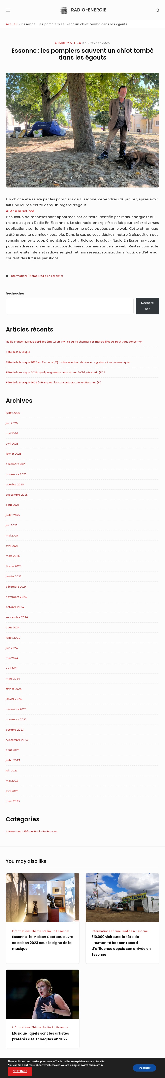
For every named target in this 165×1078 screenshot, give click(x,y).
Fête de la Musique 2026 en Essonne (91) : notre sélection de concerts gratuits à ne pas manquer (68, 362)
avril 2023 (12, 791)
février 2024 (14, 688)
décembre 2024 (16, 586)
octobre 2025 (15, 484)
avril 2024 (12, 668)
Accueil (12, 24)
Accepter (144, 1068)
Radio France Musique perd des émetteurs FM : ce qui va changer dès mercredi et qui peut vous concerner (74, 341)
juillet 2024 (13, 637)
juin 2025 (12, 525)
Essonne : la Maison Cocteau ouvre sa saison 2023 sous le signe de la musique (42, 942)
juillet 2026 (13, 412)
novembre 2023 (16, 719)
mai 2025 (12, 535)
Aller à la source (20, 211)
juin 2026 (12, 423)
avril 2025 (12, 545)
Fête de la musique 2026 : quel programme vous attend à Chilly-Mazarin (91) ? (55, 372)
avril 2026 (12, 443)
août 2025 (12, 504)
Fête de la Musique (18, 351)
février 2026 (14, 453)
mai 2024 (12, 658)
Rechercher (15, 293)
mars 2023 (13, 801)
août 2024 (13, 627)
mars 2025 (13, 555)
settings (20, 1071)
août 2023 (12, 750)
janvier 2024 (14, 698)
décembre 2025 (16, 463)
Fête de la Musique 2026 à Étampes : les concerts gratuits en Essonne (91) (53, 382)
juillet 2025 (13, 515)
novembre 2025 (16, 474)
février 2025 (13, 566)
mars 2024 (13, 678)
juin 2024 (12, 648)
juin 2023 (12, 770)
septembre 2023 (17, 739)
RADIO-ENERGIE (88, 10)
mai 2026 (12, 433)
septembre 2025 (17, 494)
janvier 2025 (14, 576)
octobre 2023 (15, 729)
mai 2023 (12, 780)
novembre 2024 (16, 596)
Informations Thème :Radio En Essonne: (36, 275)
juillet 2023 (13, 760)
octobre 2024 (15, 606)
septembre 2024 (17, 617)
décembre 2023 (16, 709)
